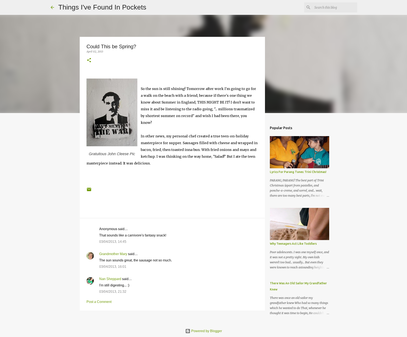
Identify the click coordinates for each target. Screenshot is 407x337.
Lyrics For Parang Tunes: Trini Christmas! (298, 172)
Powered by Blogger (206, 331)
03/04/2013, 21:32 (112, 291)
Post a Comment (99, 302)
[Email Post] (89, 191)
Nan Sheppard (110, 279)
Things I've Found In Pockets (102, 7)
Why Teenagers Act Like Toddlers (293, 243)
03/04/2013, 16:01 (112, 266)
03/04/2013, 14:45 (112, 241)
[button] (89, 60)
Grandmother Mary (113, 254)
